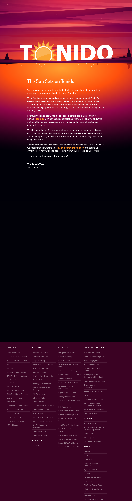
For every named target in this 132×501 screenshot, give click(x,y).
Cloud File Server (64, 361)
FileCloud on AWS (39, 431)
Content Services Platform (68, 382)
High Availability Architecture (43, 417)
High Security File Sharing (68, 393)
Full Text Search (39, 394)
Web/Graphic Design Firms (94, 409)
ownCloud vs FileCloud (15, 390)
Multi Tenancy (38, 413)
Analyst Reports (90, 423)
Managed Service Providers (94, 399)
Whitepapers (89, 438)
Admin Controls (38, 402)
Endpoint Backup (39, 361)
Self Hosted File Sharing (67, 371)
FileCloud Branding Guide (93, 499)
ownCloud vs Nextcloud (16, 386)
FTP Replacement (65, 407)
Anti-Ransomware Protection (43, 406)
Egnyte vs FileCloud (14, 398)
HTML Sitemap (12, 425)
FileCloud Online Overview (17, 361)
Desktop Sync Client (40, 353)
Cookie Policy (89, 495)
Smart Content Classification (43, 376)
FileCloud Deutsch (14, 417)
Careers (87, 473)
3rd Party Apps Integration (42, 421)
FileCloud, (40, 119)
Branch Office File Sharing (68, 443)
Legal (86, 395)
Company (88, 452)
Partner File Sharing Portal (68, 415)
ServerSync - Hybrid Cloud (43, 364)
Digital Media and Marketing (94, 381)
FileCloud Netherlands (15, 421)
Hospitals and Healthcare (93, 391)
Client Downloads (13, 353)
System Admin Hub (91, 470)
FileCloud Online (13, 413)
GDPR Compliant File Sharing (69, 435)
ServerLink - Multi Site (41, 368)
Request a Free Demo (92, 477)
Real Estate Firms (90, 413)
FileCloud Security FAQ (15, 409)
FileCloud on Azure (40, 435)
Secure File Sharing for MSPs (69, 447)
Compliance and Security (16, 372)
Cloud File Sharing (65, 357)
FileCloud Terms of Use (93, 485)
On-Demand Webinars (92, 441)
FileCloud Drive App (40, 357)
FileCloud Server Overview (17, 357)
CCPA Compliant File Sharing (69, 439)
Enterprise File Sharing (66, 353)
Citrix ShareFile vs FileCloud (17, 394)
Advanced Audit (39, 398)
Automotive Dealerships (93, 353)
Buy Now (10, 368)
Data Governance (39, 372)
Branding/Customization (42, 384)
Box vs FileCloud (13, 402)
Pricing (9, 364)
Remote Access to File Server (69, 375)
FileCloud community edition (69, 147)
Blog (86, 455)
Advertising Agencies (92, 361)
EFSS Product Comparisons (17, 376)
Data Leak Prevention (41, 380)
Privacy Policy (89, 481)
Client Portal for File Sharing (68, 425)
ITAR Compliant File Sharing (68, 411)
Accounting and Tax (91, 364)
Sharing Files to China (66, 397)
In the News (88, 459)
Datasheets (88, 434)
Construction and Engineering (95, 357)
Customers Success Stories (17, 406)
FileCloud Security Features (43, 409)
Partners (36, 445)
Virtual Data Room (65, 379)
